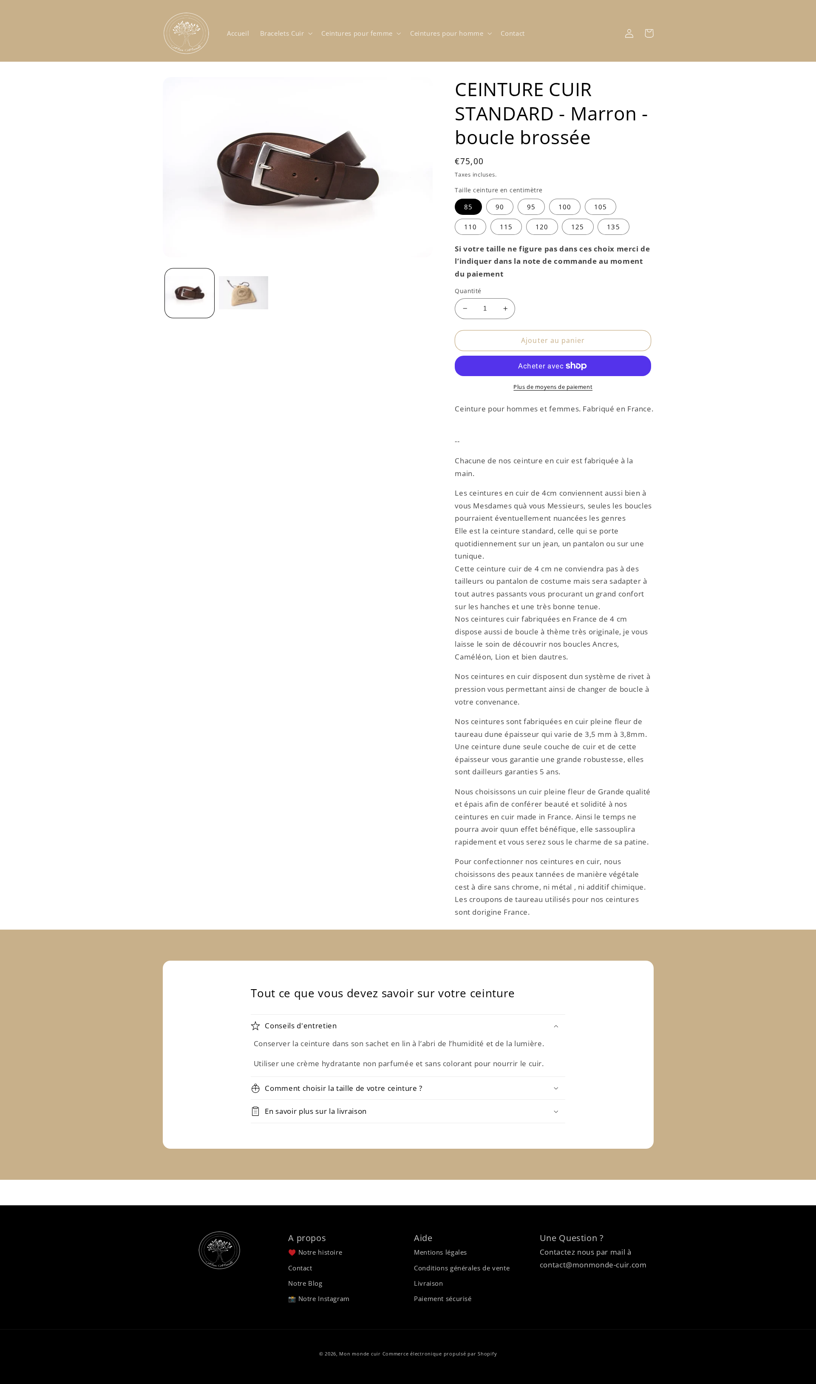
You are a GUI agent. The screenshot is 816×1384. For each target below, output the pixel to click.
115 (506, 227)
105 (600, 207)
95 (531, 207)
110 (470, 227)
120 (542, 227)
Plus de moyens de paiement (552, 387)
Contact (300, 1268)
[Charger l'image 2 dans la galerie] (244, 293)
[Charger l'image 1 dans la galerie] (190, 293)
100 (564, 207)
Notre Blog (305, 1283)
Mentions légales (440, 1252)
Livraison (428, 1283)
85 (468, 207)
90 (500, 207)
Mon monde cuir (359, 1354)
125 (577, 227)
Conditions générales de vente (462, 1268)
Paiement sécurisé (443, 1298)
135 (613, 227)
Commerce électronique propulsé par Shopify (439, 1354)
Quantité (468, 291)
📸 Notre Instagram (319, 1298)
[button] (285, 33)
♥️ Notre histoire (315, 1252)
